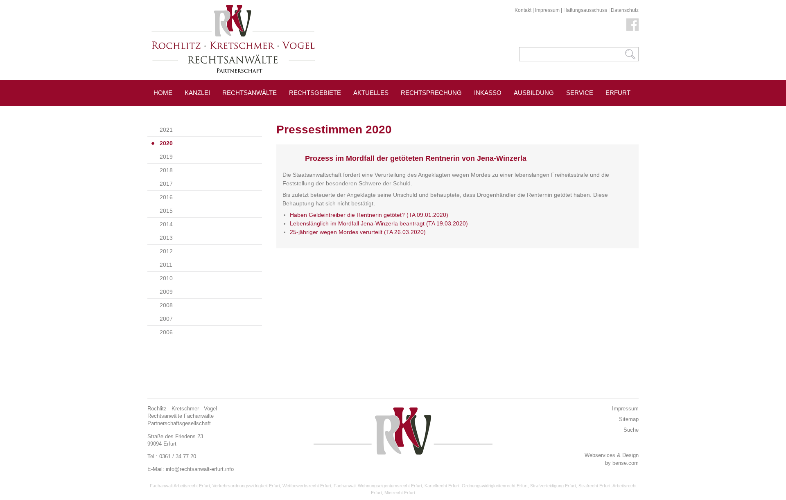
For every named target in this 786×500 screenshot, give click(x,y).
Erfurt (617, 92)
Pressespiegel (179, 111)
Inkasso (487, 92)
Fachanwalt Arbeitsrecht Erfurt (180, 485)
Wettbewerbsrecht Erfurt (306, 485)
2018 (166, 170)
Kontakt (523, 10)
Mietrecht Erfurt (399, 492)
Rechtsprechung (431, 92)
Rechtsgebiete (315, 92)
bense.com (625, 463)
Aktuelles (370, 92)
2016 (166, 197)
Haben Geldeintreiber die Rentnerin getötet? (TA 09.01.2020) (369, 215)
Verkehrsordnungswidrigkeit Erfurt (246, 485)
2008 (166, 305)
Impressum (547, 10)
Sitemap (629, 419)
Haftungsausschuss (585, 10)
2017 (166, 183)
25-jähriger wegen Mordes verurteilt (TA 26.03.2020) (358, 232)
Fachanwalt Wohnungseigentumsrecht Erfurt (378, 485)
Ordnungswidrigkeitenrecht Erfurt (495, 485)
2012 (166, 251)
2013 (166, 237)
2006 (166, 332)
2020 (166, 143)
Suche (631, 430)
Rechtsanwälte (249, 92)
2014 (166, 224)
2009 (166, 291)
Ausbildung (534, 92)
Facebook (632, 24)
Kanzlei (197, 92)
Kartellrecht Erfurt (442, 485)
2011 (166, 264)
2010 (166, 278)
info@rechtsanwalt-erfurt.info (200, 469)
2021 (166, 129)
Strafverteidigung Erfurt (553, 485)
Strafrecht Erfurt (594, 485)
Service (579, 92)
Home (163, 92)
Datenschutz (625, 10)
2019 (166, 156)
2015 (166, 210)
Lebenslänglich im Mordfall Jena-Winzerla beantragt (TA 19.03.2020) (379, 223)
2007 (166, 318)
